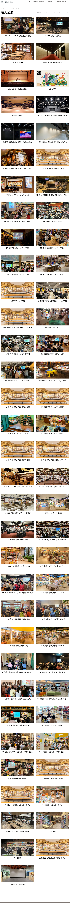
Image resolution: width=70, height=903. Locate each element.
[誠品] (7, 1)
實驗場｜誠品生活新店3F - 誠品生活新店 (18, 142)
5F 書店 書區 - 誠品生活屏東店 (52, 778)
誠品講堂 (52, 89)
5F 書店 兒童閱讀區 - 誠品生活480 (17, 566)
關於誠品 (64, 1)
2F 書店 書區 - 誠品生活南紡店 (17, 725)
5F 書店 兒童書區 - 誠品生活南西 (52, 248)
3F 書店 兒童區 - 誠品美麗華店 (52, 407)
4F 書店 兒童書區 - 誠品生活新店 (52, 274)
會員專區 (59, 1)
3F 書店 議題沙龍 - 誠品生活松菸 (18, 195)
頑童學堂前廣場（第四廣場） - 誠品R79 (52, 301)
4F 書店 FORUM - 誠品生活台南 (17, 831)
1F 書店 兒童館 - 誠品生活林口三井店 (52, 460)
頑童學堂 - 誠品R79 (52, 327)
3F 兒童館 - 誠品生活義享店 (52, 805)
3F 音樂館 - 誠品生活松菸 (52, 221)
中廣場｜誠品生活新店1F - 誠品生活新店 (18, 168)
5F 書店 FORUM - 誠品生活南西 (17, 248)
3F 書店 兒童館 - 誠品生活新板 (52, 434)
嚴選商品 (50, 1)
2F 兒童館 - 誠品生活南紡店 (52, 725)
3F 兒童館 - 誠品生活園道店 (52, 513)
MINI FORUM (18, 62)
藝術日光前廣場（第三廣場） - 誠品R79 (17, 327)
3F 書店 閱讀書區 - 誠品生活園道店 (18, 513)
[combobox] (49, 13)
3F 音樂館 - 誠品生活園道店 (18, 540)
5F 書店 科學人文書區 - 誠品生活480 (52, 540)
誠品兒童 (31, 1)
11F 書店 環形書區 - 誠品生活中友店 (52, 487)
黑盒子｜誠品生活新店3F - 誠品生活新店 (52, 115)
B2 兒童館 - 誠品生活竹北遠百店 (52, 646)
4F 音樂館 (17, 858)
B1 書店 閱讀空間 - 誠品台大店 (52, 354)
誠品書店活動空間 (17, 115)
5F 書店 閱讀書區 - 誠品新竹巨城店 (52, 619)
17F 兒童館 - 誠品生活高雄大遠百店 (52, 752)
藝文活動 (45, 1)
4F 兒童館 (52, 831)
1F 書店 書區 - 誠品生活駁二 (17, 778)
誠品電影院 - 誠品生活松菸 (52, 62)
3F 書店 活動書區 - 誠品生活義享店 (18, 805)
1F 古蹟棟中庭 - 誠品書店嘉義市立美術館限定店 (18, 672)
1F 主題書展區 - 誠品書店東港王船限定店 (52, 699)
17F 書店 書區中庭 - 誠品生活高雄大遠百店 (17, 752)
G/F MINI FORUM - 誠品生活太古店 (18, 36)
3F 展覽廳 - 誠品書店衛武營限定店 (52, 672)
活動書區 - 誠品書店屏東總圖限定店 (52, 858)
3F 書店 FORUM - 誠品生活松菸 (52, 168)
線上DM (55, 1)
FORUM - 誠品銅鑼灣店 (52, 36)
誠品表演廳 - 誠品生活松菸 (17, 89)
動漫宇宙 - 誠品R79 (18, 301)
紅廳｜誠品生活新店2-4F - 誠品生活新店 (52, 142)
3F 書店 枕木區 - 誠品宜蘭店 (17, 434)
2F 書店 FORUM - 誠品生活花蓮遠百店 (17, 487)
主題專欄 (36, 1)
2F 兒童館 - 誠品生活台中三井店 (52, 593)
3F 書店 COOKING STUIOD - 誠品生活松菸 (52, 195)
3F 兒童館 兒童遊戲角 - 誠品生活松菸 (17, 221)
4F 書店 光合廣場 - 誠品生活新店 (18, 274)
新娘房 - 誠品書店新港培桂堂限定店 (18, 699)
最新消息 (41, 1)
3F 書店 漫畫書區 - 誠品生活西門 (18, 354)
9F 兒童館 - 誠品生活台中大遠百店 (52, 566)
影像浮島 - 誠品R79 (18, 884)
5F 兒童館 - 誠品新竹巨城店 (18, 646)
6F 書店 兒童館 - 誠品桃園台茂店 (18, 460)
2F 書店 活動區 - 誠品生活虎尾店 (18, 619)
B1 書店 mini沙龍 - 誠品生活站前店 (17, 381)
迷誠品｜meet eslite (5, 8)
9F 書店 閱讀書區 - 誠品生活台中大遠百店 (17, 593)
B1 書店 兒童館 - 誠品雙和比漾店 (18, 407)
